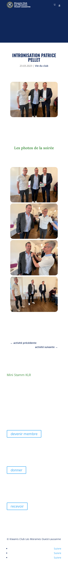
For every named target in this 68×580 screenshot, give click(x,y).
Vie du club (41, 65)
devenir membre (24, 433)
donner (16, 470)
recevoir (17, 506)
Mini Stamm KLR (19, 375)
